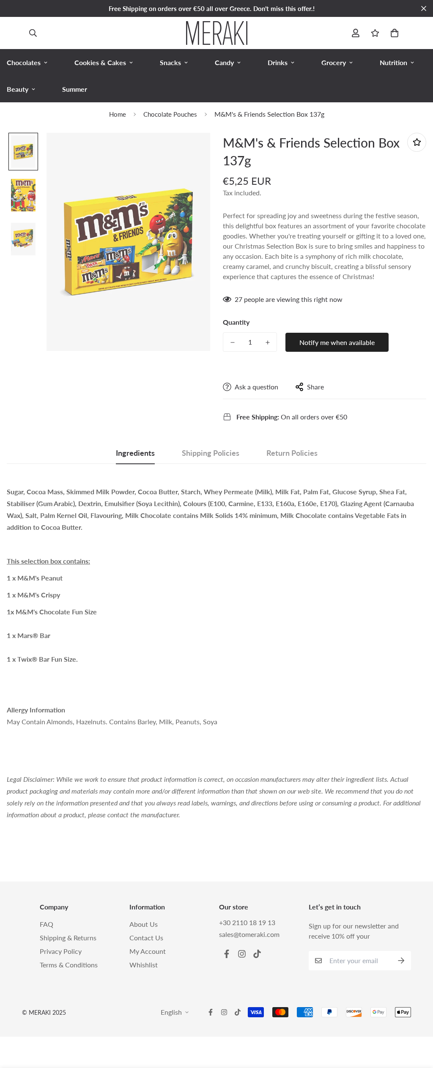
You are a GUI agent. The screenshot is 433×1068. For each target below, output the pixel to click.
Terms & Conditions (69, 965)
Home (117, 114)
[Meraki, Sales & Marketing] (216, 33)
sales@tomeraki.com (249, 934)
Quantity (236, 322)
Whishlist (143, 965)
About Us (143, 924)
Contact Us (146, 938)
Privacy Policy (61, 951)
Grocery (333, 62)
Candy (224, 62)
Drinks (278, 62)
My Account (147, 951)
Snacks (170, 62)
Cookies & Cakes (100, 62)
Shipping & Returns (68, 938)
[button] (393, 33)
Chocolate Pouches (170, 114)
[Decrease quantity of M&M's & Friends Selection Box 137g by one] (232, 342)
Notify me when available (337, 342)
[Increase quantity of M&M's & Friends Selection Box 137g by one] (267, 342)
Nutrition (393, 62)
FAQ (46, 924)
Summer (74, 89)
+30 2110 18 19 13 (247, 922)
